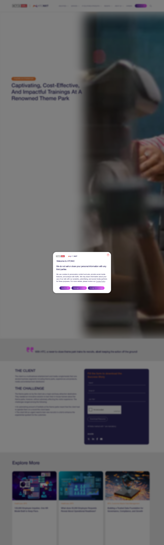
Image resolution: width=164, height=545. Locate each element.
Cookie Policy (100, 281)
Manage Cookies (79, 288)
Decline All (65, 288)
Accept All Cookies (96, 288)
